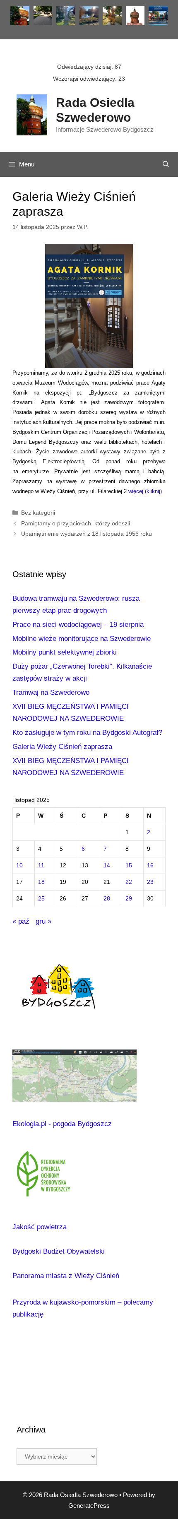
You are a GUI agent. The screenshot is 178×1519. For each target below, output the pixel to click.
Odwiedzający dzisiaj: (86, 66)
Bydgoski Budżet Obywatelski (58, 1251)
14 (106, 865)
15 (128, 865)
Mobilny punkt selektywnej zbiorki (64, 652)
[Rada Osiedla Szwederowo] (32, 114)
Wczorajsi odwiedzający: (85, 78)
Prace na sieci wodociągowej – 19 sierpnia (78, 624)
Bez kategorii (38, 512)
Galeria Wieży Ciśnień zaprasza (62, 747)
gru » (43, 921)
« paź (20, 921)
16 (150, 865)
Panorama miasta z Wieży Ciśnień (65, 1276)
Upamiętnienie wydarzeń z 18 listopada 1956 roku (86, 533)
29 (128, 899)
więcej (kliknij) (145, 491)
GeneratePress (89, 1505)
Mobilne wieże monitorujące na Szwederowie (81, 639)
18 (41, 882)
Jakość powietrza (39, 1227)
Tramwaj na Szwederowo (50, 692)
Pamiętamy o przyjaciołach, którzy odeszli (75, 523)
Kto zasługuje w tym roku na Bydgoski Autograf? (87, 733)
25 (41, 899)
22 (128, 882)
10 (19, 865)
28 (106, 899)
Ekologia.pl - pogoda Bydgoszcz (62, 1124)
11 (41, 865)
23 (150, 882)
